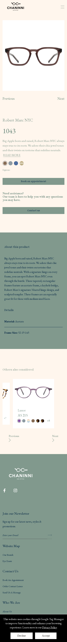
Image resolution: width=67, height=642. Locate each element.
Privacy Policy (49, 627)
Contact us (33, 210)
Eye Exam (7, 561)
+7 (5, 418)
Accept (46, 635)
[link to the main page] (18, 7)
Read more (11, 155)
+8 (48, 420)
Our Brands (8, 554)
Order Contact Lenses (13, 586)
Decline (21, 635)
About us (7, 611)
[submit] (49, 535)
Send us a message (12, 592)
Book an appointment (33, 181)
